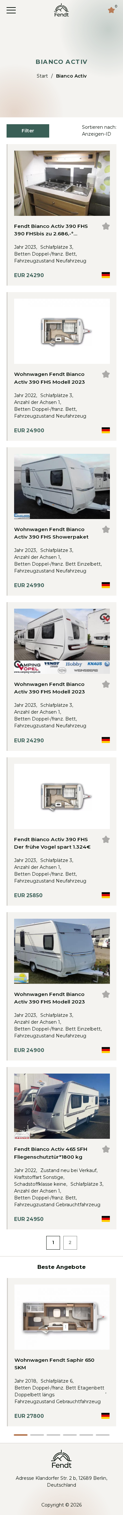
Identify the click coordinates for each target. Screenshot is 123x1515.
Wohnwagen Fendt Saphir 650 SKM (54, 1364)
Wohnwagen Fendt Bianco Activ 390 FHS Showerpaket (51, 533)
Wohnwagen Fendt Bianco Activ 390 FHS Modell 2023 (49, 378)
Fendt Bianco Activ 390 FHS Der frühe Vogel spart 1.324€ (52, 843)
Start (42, 76)
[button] (21, 1435)
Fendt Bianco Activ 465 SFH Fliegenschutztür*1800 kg (50, 1153)
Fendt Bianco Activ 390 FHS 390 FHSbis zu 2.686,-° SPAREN (51, 230)
